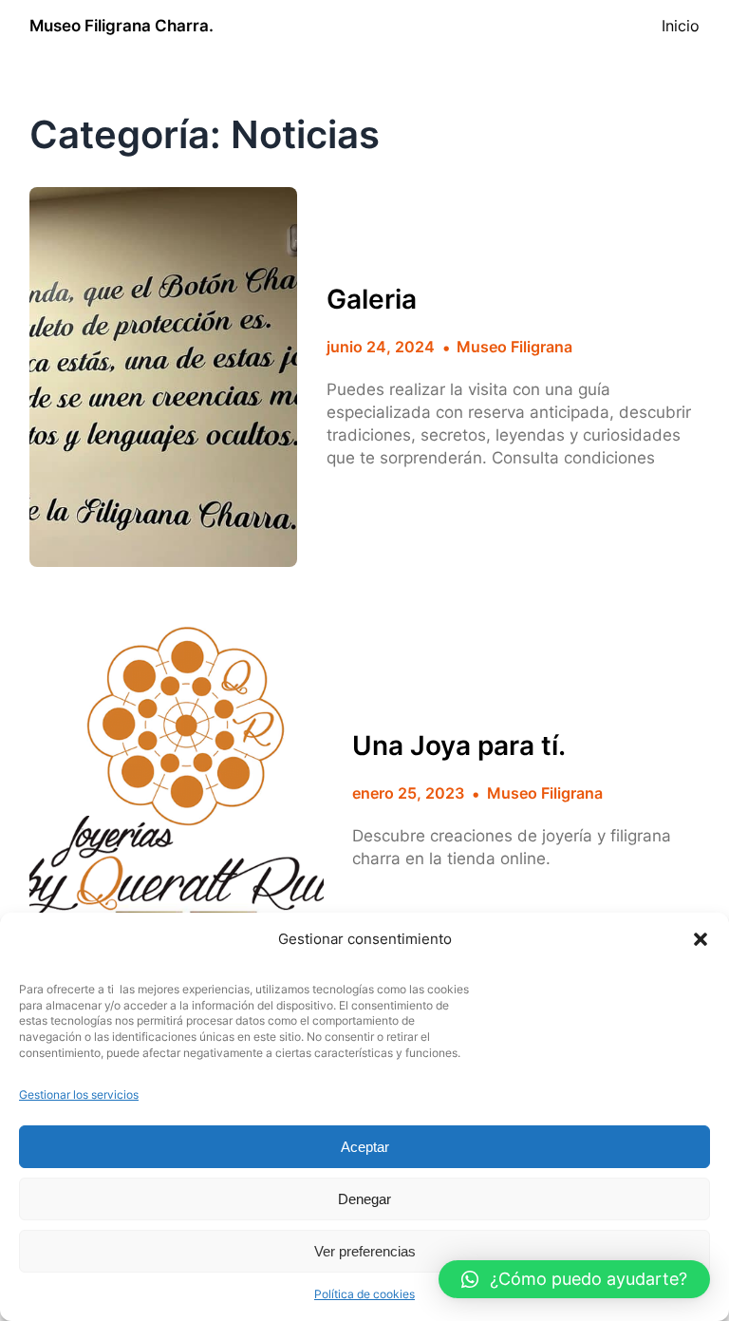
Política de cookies (364, 1294)
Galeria (372, 299)
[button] (700, 939)
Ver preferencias (365, 1251)
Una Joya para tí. (459, 746)
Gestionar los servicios (79, 1094)
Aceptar (365, 1147)
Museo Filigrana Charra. (121, 25)
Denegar (364, 1199)
